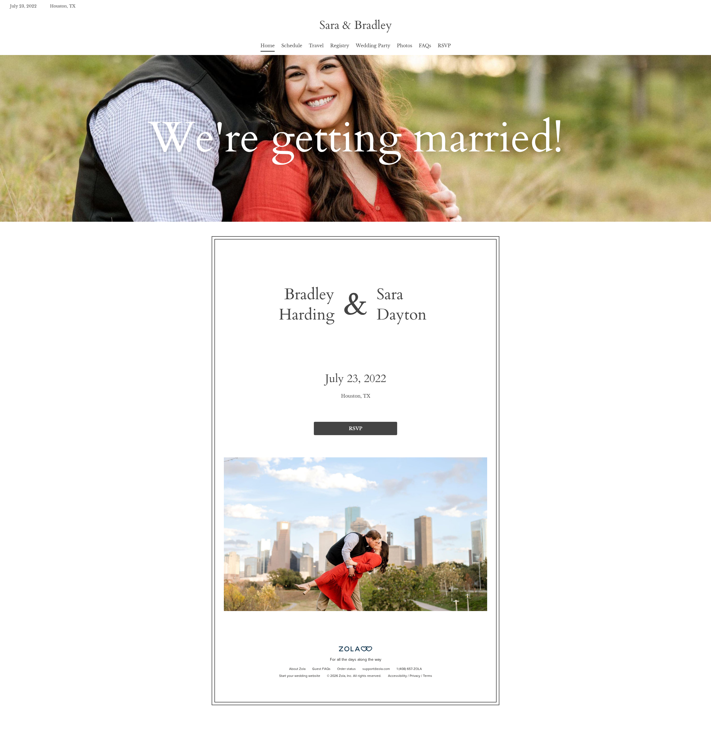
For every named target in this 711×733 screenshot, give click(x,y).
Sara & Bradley (355, 25)
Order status (346, 669)
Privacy (415, 676)
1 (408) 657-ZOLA (409, 669)
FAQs (425, 45)
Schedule (291, 45)
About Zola (297, 669)
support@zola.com (376, 669)
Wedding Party (373, 45)
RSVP (444, 45)
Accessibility (397, 676)
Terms (427, 676)
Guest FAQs (321, 669)
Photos (404, 45)
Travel (316, 45)
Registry (339, 45)
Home (268, 45)
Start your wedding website (299, 676)
